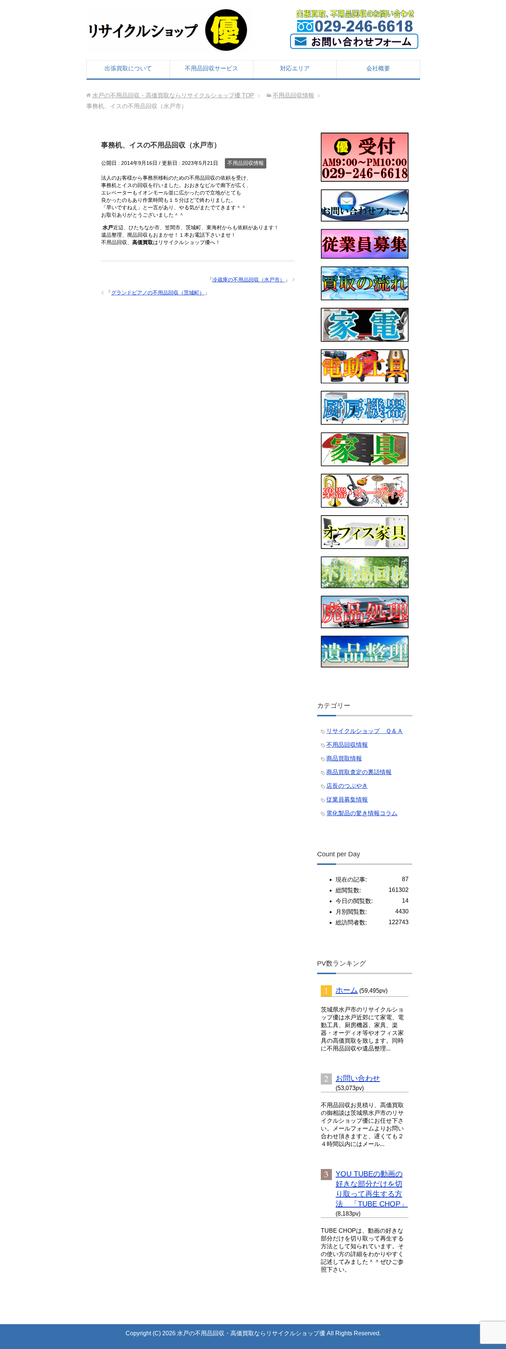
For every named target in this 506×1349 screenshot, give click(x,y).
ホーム (347, 990)
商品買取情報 (344, 758)
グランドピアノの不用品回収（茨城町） (157, 293)
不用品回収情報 (245, 163)
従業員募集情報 (347, 799)
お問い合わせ (358, 1078)
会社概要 (378, 68)
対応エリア (295, 68)
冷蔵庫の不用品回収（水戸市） (248, 280)
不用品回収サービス (211, 68)
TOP (173, 95)
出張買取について (128, 68)
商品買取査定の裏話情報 (359, 772)
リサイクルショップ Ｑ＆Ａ (364, 731)
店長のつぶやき (347, 786)
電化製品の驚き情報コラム (361, 813)
